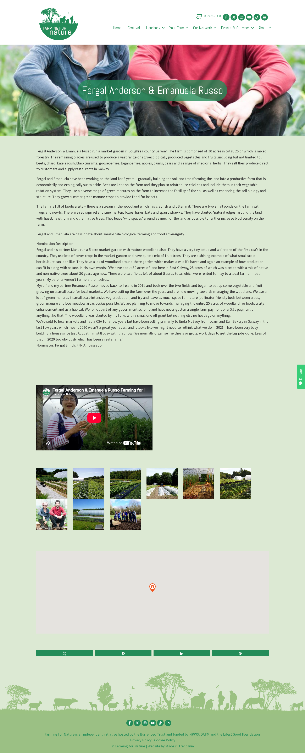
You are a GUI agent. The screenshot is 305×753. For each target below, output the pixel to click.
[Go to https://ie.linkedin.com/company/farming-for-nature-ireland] (264, 17)
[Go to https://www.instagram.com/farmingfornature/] (241, 17)
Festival (133, 27)
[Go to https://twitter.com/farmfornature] (234, 17)
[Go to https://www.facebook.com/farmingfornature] (226, 17)
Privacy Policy (140, 740)
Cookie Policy (164, 740)
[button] (163, 28)
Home (117, 27)
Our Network (202, 27)
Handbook (153, 27)
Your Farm (176, 27)
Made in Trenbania (179, 746)
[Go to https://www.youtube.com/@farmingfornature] (249, 17)
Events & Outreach (235, 27)
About (263, 27)
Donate (301, 374)
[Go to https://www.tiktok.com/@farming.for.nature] (257, 17)
